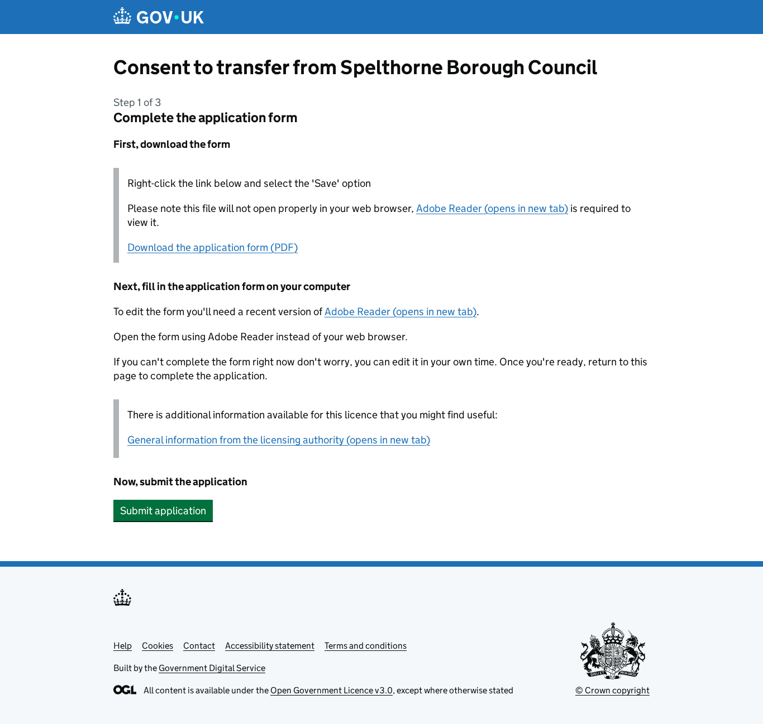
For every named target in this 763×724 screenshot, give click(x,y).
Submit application (163, 510)
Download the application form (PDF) (212, 247)
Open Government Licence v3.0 (331, 690)
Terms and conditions (366, 645)
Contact (199, 645)
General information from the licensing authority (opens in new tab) (278, 439)
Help (122, 645)
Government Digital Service (212, 668)
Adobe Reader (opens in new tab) (492, 208)
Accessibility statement (269, 645)
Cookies (157, 645)
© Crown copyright (612, 690)
